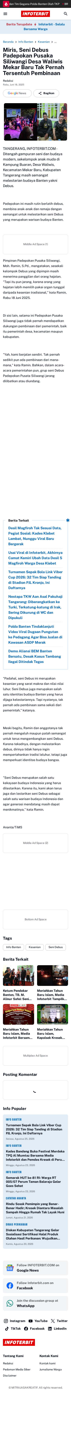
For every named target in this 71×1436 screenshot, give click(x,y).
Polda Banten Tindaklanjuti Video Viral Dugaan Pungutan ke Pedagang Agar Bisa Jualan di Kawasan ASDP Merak (35, 634)
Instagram (17, 1321)
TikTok (16, 1328)
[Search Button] (66, 14)
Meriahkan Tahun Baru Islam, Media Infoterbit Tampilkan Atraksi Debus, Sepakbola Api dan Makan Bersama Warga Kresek (52, 995)
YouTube (41, 1321)
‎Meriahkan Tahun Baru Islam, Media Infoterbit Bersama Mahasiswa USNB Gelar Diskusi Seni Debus (17, 1034)
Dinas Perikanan (17, 1224)
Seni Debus (56, 947)
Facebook (37, 1328)
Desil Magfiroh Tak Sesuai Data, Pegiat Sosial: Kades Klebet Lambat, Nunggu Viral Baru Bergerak (35, 536)
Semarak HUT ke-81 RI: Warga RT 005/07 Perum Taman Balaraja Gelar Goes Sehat (33, 1182)
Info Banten (13, 947)
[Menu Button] (5, 14)
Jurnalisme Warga (50, 1369)
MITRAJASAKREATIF (24, 1387)
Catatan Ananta (16, 1198)
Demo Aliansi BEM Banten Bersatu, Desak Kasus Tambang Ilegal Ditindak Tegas (34, 656)
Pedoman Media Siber (16, 1369)
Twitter (62, 1321)
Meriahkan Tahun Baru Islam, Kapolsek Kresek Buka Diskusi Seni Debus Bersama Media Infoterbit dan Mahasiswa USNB (52, 1034)
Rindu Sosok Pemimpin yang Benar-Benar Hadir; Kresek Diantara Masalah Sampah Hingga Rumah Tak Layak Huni (35, 1208)
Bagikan (48, 93)
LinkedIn (60, 1328)
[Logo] (35, 1342)
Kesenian (35, 947)
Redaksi (8, 1363)
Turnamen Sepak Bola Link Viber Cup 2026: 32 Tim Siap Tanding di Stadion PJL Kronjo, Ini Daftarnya (35, 580)
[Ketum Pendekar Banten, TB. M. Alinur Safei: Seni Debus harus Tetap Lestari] (18, 975)
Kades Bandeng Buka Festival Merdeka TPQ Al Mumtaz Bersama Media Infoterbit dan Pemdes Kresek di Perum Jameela (35, 1156)
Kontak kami (47, 1363)
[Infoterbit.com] (35, 14)
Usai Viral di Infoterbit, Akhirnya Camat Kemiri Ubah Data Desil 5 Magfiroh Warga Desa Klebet (35, 558)
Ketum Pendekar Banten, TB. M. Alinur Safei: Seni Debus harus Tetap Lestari (17, 995)
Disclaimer (9, 1375)
